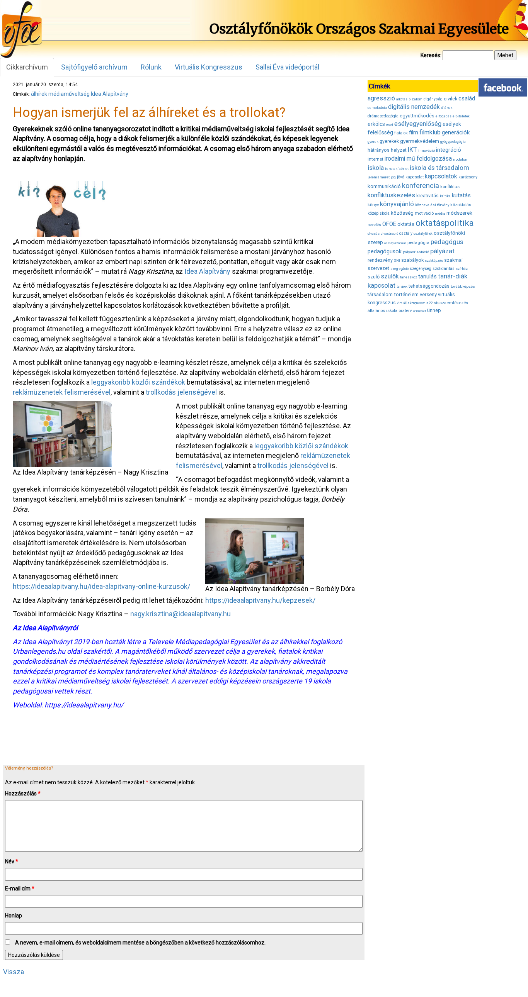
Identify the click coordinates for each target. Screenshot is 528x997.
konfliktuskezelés (391, 195)
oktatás (405, 224)
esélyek (452, 124)
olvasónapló (389, 234)
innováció (426, 150)
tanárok (402, 286)
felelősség (380, 132)
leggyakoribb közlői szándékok (138, 382)
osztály (405, 233)
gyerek (373, 142)
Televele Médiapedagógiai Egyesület (205, 642)
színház (462, 269)
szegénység (420, 268)
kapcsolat (414, 177)
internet (375, 159)
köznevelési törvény (432, 205)
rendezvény (380, 260)
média (440, 213)
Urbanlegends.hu (39, 651)
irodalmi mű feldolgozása (418, 158)
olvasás (374, 234)
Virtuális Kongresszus (208, 67)
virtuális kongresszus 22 (415, 303)
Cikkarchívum (27, 67)
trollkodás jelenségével (181, 392)
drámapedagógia (383, 116)
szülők (390, 276)
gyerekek (389, 141)
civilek (450, 99)
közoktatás (460, 204)
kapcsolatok (441, 176)
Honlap (13, 915)
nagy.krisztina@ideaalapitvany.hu (180, 614)
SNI (397, 261)
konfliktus (450, 186)
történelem (406, 294)
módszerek (459, 213)
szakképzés (434, 261)
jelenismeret (379, 177)
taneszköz (408, 277)
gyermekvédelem (419, 141)
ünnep (434, 310)
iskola (376, 167)
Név (11, 861)
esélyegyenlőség (417, 123)
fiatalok (401, 133)
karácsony (467, 177)
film (413, 132)
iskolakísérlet (397, 168)
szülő (374, 277)
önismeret (419, 311)
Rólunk (151, 67)
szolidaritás (444, 268)
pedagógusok (385, 251)
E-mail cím (19, 888)
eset (389, 125)
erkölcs (376, 124)
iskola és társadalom (439, 167)
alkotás (401, 99)
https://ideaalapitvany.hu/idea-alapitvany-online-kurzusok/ (101, 586)
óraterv (405, 310)
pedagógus (447, 242)
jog (393, 177)
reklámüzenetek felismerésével (62, 392)
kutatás (461, 195)
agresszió (381, 98)
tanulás (427, 276)
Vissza (13, 972)
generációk (456, 132)
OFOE (389, 223)
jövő (400, 177)
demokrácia (377, 108)
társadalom (380, 294)
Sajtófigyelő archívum (94, 67)
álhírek (39, 94)
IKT (412, 149)
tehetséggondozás (429, 286)
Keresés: (431, 55)
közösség (402, 213)
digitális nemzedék (414, 106)
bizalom (415, 99)
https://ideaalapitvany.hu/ (83, 705)
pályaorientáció (416, 252)
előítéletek (461, 116)
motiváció (424, 213)
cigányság (433, 99)
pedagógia (418, 242)
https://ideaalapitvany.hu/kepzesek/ (260, 600)
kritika (445, 196)
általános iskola (382, 310)
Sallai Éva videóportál (287, 67)
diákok (446, 107)
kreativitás (427, 195)
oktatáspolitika (445, 223)
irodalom (460, 159)
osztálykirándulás (395, 243)
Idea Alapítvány (109, 94)
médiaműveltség (69, 94)
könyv (373, 204)
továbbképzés (463, 286)
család (466, 98)
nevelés (374, 224)
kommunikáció (384, 186)
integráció (448, 150)
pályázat (442, 251)
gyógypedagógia (453, 142)
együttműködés (417, 116)
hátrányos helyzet (387, 150)
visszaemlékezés (451, 302)
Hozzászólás (23, 793)
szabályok (412, 260)
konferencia (420, 185)
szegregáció (399, 269)
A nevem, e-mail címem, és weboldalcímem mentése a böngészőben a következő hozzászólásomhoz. (140, 942)
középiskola (379, 213)
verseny (428, 294)
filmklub (430, 132)
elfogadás (443, 116)
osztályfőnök (423, 234)
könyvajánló (397, 204)
